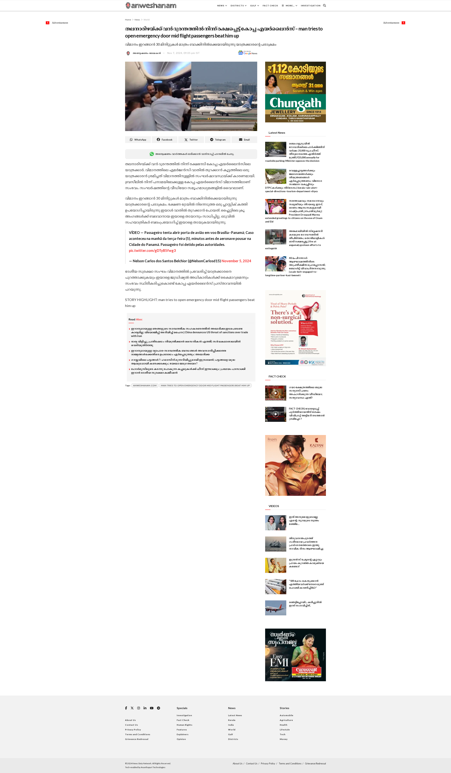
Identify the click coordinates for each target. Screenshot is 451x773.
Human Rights (184, 725)
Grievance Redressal (136, 739)
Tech (282, 734)
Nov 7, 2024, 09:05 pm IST (183, 53)
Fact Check (270, 5)
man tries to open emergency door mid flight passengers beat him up (205, 385)
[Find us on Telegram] (158, 708)
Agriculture (286, 720)
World (147, 19)
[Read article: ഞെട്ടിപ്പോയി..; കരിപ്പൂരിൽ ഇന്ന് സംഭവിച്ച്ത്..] (275, 608)
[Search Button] (324, 5)
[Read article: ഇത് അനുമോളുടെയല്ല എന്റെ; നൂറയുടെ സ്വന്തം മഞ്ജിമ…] (275, 522)
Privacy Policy (133, 729)
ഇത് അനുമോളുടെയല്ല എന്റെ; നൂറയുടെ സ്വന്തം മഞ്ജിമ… (304, 520)
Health (283, 725)
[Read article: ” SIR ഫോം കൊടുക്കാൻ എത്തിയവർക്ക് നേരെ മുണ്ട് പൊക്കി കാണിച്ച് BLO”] (275, 586)
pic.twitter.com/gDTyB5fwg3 (152, 250)
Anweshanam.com (145, 385)
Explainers (183, 734)
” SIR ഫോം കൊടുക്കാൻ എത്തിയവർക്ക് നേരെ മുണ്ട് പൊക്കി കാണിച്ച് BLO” (306, 584)
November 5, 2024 (236, 261)
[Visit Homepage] (151, 5)
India (231, 725)
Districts (237, 5)
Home (128, 19)
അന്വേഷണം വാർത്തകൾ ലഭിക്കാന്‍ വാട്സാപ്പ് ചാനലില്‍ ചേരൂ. (194, 153)
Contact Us (131, 725)
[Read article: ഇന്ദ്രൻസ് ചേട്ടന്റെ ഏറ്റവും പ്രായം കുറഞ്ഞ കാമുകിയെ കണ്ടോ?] (275, 565)
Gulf (253, 5)
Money (284, 739)
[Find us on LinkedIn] (145, 708)
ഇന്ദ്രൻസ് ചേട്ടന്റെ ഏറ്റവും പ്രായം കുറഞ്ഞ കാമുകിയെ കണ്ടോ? (306, 563)
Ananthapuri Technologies (153, 767)
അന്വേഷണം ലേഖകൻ (147, 53)
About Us (130, 720)
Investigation (310, 5)
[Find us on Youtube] (151, 708)
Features (182, 729)
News (220, 5)
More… (290, 5)
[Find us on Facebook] (126, 708)
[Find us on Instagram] (138, 708)
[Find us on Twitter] (132, 708)
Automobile (286, 715)
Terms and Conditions (137, 734)
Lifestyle (285, 729)
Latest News (235, 715)
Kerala (231, 720)
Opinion (181, 739)
